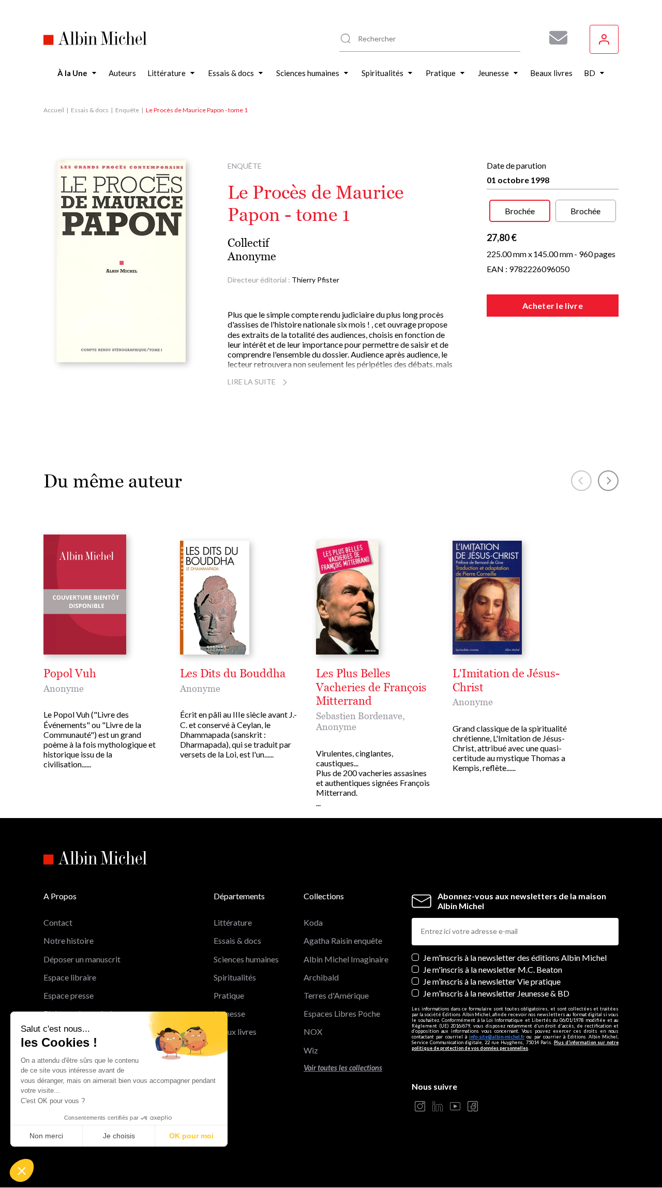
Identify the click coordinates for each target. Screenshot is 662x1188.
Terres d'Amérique (336, 995)
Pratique (229, 995)
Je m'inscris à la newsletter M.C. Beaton (492, 969)
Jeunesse (229, 1013)
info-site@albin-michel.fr (496, 1037)
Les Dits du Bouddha (232, 673)
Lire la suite (252, 381)
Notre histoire (68, 940)
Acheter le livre (552, 305)
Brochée (520, 211)
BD (219, 1050)
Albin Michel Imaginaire (346, 959)
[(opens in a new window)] (420, 1107)
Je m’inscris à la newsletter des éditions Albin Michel (515, 957)
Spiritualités (235, 977)
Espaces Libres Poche (342, 1013)
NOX (313, 1031)
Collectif (248, 243)
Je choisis (119, 1136)
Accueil (53, 110)
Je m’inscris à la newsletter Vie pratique (492, 981)
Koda (313, 922)
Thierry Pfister (315, 279)
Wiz (311, 1050)
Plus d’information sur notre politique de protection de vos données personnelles (515, 1045)
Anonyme (252, 256)
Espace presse (68, 995)
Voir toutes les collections (343, 1067)
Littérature (233, 922)
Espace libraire (69, 977)
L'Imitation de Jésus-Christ (506, 680)
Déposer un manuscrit (82, 959)
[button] (21, 1170)
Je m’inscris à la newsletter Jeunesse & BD (496, 993)
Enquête (127, 110)
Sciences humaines (246, 959)
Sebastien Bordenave (359, 715)
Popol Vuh (69, 673)
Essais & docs (90, 110)
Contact (57, 922)
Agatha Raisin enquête (343, 940)
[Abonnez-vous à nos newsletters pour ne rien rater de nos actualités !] (554, 38)
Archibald (321, 977)
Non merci (46, 1136)
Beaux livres (235, 1031)
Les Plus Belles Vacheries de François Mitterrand (371, 687)
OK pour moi (191, 1136)
